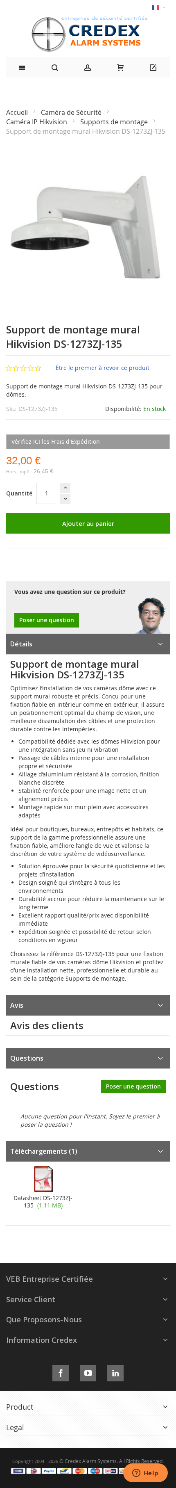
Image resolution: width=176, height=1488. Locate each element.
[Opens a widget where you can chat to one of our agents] (145, 1473)
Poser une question (46, 620)
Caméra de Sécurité (72, 112)
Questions (26, 1058)
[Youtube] (88, 1372)
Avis (16, 1005)
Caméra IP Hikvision (37, 121)
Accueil (17, 112)
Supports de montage (114, 121)
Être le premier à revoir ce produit (102, 368)
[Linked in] (115, 1372)
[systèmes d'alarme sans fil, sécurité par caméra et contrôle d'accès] (88, 19)
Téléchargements (43, 1151)
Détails (21, 643)
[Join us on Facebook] (60, 1372)
